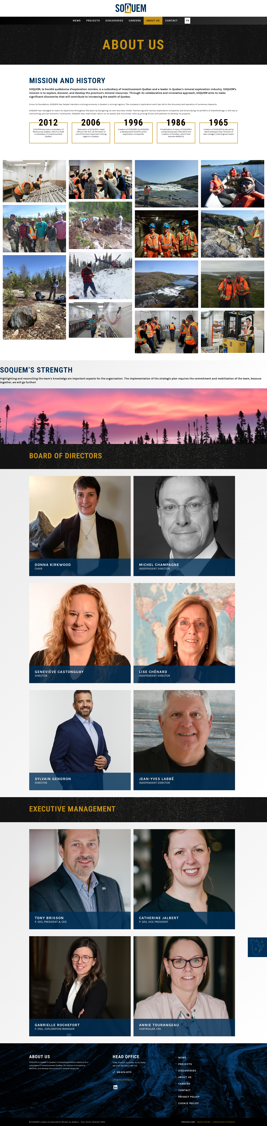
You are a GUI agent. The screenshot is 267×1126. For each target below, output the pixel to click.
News (77, 20)
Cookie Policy (188, 1103)
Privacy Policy (189, 1096)
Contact (171, 20)
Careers (135, 20)
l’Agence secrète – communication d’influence (216, 1122)
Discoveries (114, 20)
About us (153, 20)
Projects (93, 20)
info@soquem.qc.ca (123, 1079)
